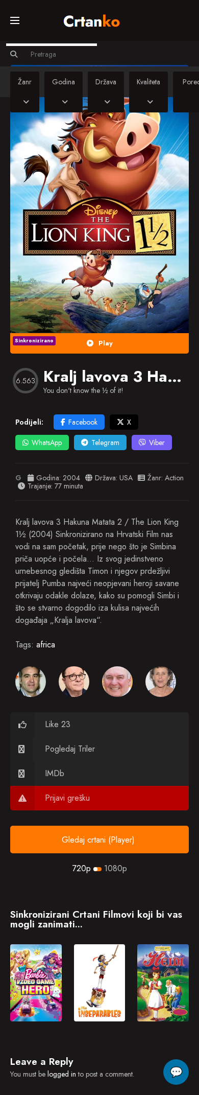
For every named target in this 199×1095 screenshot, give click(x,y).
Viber (157, 442)
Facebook (82, 422)
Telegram (105, 442)
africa (45, 644)
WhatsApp (47, 442)
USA (126, 478)
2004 (71, 478)
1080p (115, 868)
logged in (61, 1074)
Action (174, 478)
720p (81, 868)
